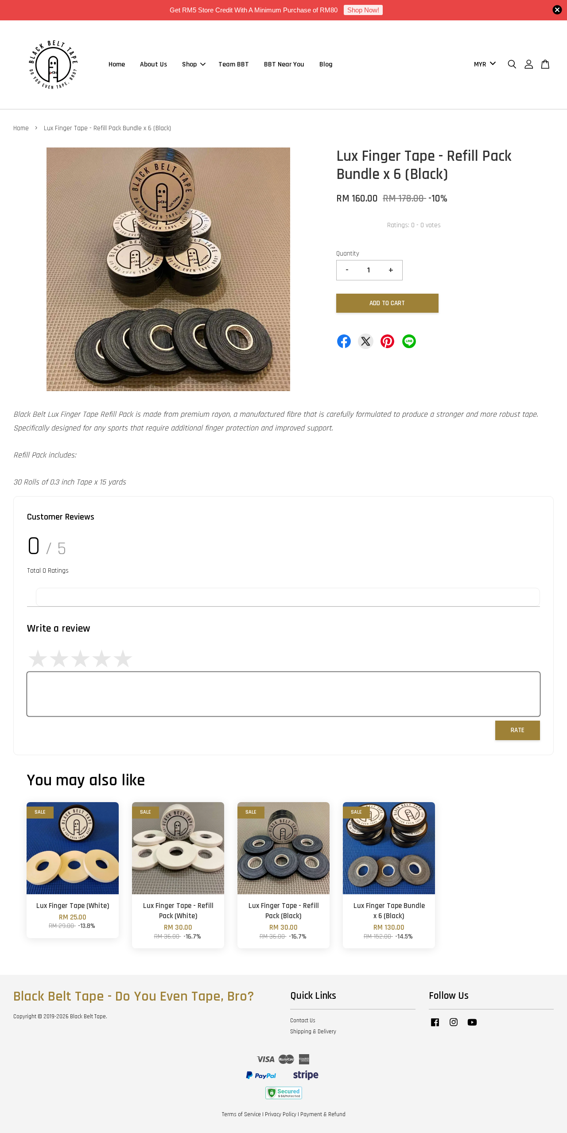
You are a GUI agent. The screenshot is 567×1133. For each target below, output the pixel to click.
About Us (153, 64)
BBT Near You (284, 64)
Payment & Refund (323, 1114)
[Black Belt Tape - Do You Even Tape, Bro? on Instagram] (453, 1026)
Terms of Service (241, 1114)
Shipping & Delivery (313, 1031)
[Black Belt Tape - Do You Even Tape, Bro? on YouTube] (472, 1026)
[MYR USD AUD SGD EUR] (483, 65)
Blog (326, 64)
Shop (189, 64)
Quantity (347, 253)
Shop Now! (363, 10)
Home (117, 64)
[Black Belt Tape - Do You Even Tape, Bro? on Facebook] (435, 1026)
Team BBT (233, 64)
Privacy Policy (280, 1114)
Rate (517, 730)
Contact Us (302, 1020)
